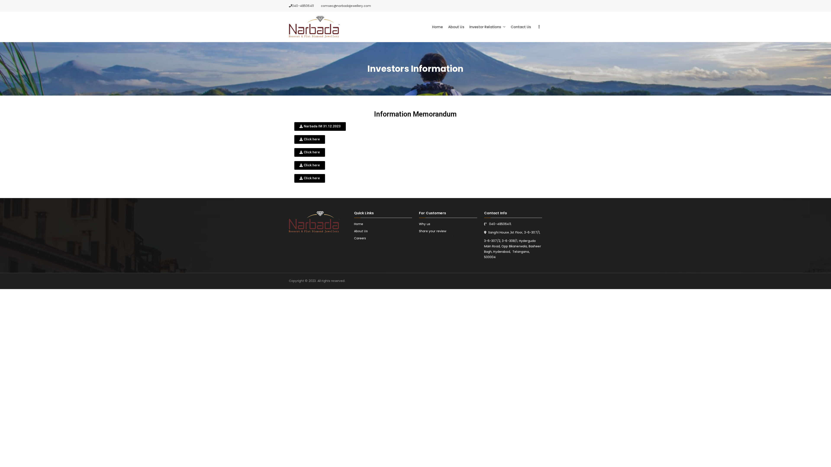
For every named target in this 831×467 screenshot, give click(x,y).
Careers (360, 238)
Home (437, 26)
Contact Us (521, 26)
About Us (456, 26)
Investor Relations (485, 26)
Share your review (432, 231)
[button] (503, 27)
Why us (424, 224)
